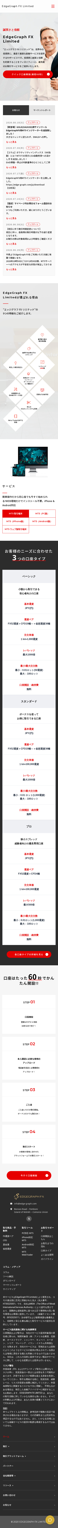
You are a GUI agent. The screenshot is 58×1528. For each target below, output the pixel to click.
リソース (29, 1485)
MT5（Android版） (42, 521)
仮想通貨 (7, 1248)
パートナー (29, 1466)
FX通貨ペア (8, 1236)
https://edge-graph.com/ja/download (25, 184)
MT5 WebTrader (27, 1253)
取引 (29, 1446)
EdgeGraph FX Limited (18, 6)
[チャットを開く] (50, 1519)
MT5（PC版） (42, 513)
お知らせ (16, 110)
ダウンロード (9, 1280)
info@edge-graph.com (25, 1203)
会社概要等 (29, 1475)
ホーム (29, 1436)
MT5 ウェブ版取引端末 (16, 529)
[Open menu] (53, 6)
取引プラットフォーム (29, 1456)
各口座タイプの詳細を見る (29, 954)
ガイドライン (47, 1258)
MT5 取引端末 (15, 513)
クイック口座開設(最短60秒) (27, 74)
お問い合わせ (29, 1495)
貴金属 (6, 1244)
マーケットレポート (42, 110)
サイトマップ (9, 1289)
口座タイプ (46, 1250)
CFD (5, 1240)
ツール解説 (8, 1276)
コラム (6, 1272)
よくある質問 (47, 1254)
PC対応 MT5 (27, 1233)
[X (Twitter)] (29, 1218)
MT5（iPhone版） (15, 521)
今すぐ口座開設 (29, 1175)
